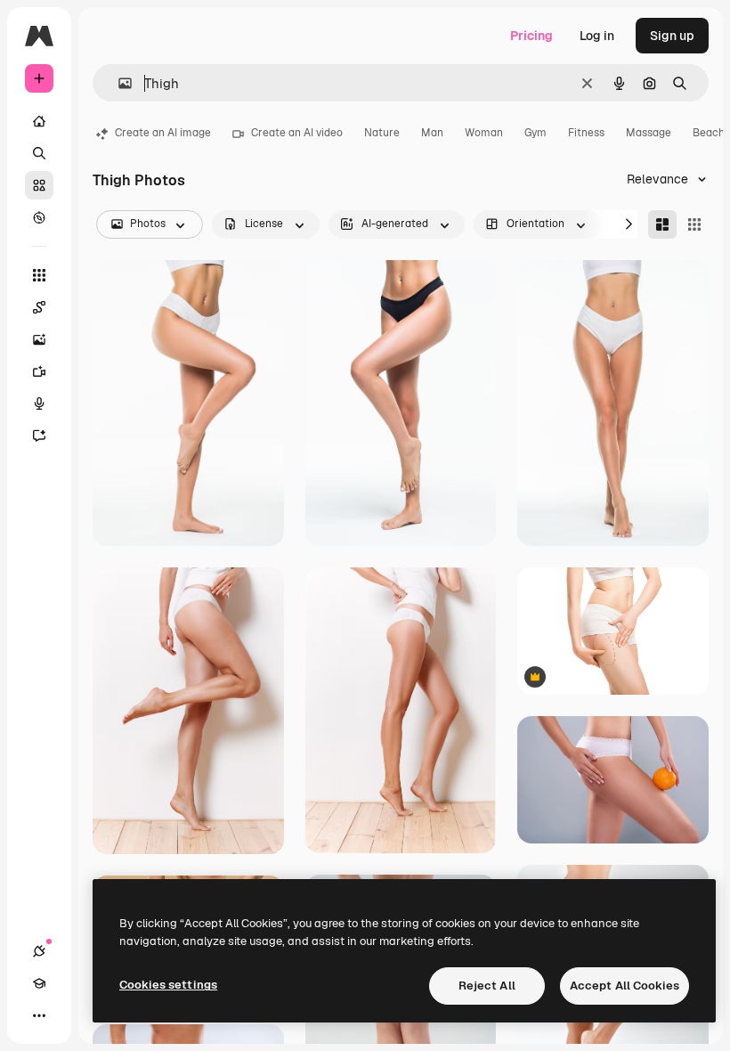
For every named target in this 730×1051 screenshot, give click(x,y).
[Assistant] (39, 435)
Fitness (586, 133)
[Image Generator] (39, 339)
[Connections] (39, 951)
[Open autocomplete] (117, 83)
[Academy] (39, 983)
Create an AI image (163, 133)
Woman (484, 133)
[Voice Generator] (39, 403)
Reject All (486, 985)
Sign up (672, 36)
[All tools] (39, 275)
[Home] (39, 121)
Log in (597, 36)
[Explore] (39, 217)
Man (432, 133)
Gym (535, 133)
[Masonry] (662, 224)
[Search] (39, 153)
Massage (648, 133)
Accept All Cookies (624, 985)
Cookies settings (168, 984)
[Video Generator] (39, 371)
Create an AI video (297, 133)
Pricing (531, 36)
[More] (39, 1015)
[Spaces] (39, 307)
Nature (382, 133)
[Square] (694, 224)
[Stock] (39, 185)
